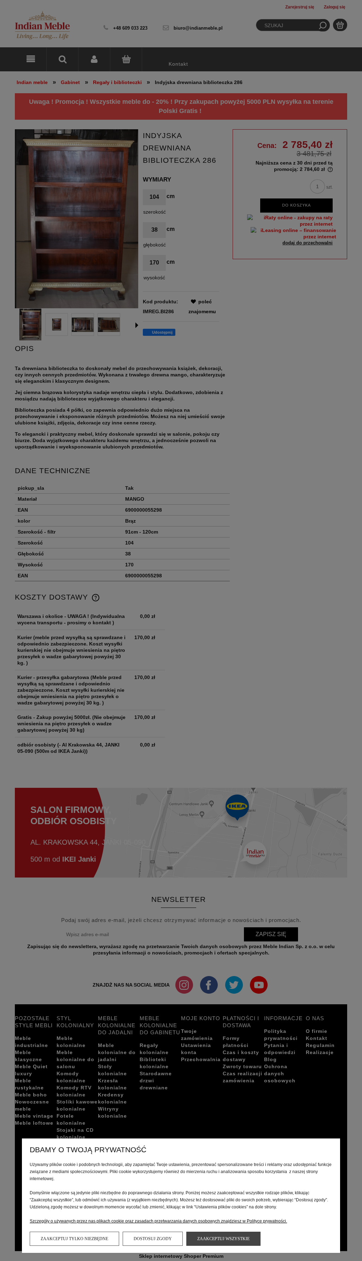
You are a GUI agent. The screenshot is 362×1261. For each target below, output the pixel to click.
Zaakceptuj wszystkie (223, 1238)
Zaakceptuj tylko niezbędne (74, 1238)
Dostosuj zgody (153, 1238)
